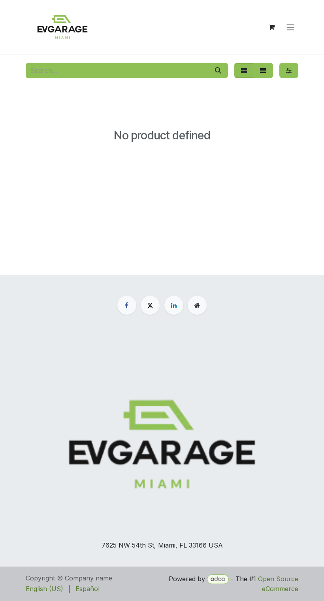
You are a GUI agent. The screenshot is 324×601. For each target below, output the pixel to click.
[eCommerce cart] (271, 27)
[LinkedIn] (173, 305)
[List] (263, 70)
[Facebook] (126, 305)
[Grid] (244, 70)
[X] (150, 305)
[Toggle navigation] (290, 27)
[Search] (218, 70)
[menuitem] (44, 589)
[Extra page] (197, 305)
